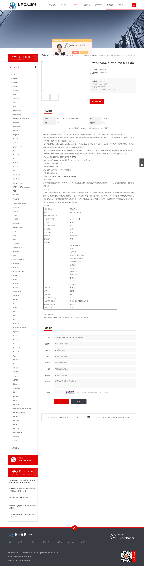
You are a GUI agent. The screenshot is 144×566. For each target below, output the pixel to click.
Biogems (16, 122)
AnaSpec (16, 420)
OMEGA (16, 267)
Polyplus (16, 135)
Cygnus (15, 376)
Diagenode (16, 384)
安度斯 (15, 219)
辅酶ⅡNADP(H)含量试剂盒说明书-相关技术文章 (22, 507)
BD (14, 392)
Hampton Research (19, 328)
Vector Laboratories (19, 203)
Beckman (16, 404)
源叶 (14, 74)
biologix (15, 396)
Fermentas (16, 352)
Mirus (15, 279)
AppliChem (16, 428)
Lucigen (15, 287)
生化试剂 (15, 67)
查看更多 (15, 448)
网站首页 (52, 5)
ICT (14, 303)
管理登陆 (27, 560)
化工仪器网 (19, 560)
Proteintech (17, 110)
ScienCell (16, 167)
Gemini (15, 344)
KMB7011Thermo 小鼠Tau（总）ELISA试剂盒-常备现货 (70, 417)
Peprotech (16, 126)
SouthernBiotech (18, 175)
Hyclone (16, 332)
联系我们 (121, 5)
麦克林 (15, 86)
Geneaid (16, 251)
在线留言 (110, 5)
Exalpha (16, 364)
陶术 (14, 94)
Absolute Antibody (19, 412)
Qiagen (15, 139)
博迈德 (15, 82)
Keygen (15, 299)
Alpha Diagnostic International (22, 408)
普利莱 (15, 102)
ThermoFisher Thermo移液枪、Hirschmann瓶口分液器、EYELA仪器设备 (22, 481)
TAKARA (16, 195)
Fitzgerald (16, 348)
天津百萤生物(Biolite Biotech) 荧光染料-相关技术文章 (22, 515)
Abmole (15, 416)
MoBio (15, 275)
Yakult (15, 215)
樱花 (14, 239)
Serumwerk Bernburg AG (21, 118)
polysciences (17, 147)
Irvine (15, 307)
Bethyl (15, 400)
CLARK (15, 372)
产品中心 (75, 5)
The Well (16, 199)
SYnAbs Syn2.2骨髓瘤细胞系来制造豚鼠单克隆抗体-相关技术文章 (22, 490)
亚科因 (15, 90)
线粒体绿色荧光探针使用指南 (19, 497)
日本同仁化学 (17, 247)
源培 (14, 235)
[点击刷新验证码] (70, 392)
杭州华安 (16, 223)
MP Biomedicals (18, 271)
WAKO (15, 211)
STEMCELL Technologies (21, 187)
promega (16, 263)
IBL (14, 311)
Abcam (15, 424)
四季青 (15, 255)
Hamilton (16, 324)
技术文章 (98, 5)
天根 (14, 231)
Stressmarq (17, 171)
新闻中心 (87, 5)
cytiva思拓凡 (17, 227)
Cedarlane (16, 388)
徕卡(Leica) (17, 291)
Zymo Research (18, 259)
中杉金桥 (16, 436)
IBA (14, 315)
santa (15, 78)
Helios (15, 320)
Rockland (16, 151)
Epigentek (16, 356)
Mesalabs (16, 340)
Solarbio (16, 98)
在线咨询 (95, 101)
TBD (14, 191)
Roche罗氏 (16, 155)
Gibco (15, 336)
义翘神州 (16, 243)
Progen (15, 131)
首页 (9, 542)
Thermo (15, 440)
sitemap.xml (28, 556)
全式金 (15, 143)
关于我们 (64, 5)
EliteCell (16, 360)
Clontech (16, 368)
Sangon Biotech (18, 183)
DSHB (15, 106)
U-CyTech (16, 207)
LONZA (15, 283)
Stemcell (16, 295)
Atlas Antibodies (18, 432)
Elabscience (17, 114)
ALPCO (15, 380)
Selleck (15, 163)
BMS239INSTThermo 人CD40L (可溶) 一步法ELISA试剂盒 (122, 417)
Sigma (15, 159)
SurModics (16, 179)
